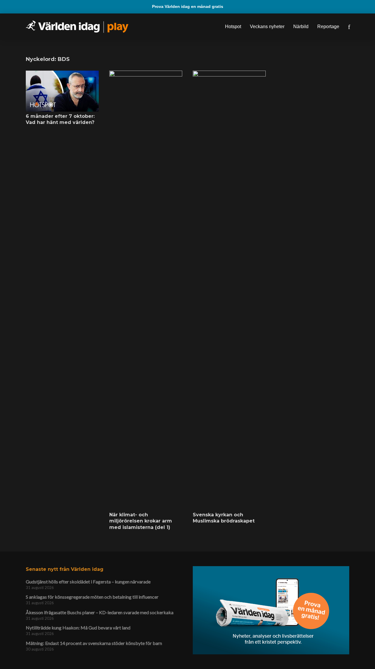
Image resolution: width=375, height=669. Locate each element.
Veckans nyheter (267, 26)
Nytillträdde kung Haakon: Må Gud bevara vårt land (78, 627)
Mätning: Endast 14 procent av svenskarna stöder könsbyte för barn (94, 643)
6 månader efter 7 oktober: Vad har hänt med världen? (60, 119)
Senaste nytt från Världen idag (64, 569)
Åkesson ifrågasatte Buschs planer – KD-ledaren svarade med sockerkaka (99, 612)
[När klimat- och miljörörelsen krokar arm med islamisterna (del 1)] (145, 290)
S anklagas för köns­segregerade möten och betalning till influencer (92, 597)
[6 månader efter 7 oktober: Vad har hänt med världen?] (62, 91)
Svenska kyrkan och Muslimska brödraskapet (224, 518)
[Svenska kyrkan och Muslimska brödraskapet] (229, 290)
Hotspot (233, 26)
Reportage (328, 26)
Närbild (300, 26)
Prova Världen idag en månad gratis (187, 6)
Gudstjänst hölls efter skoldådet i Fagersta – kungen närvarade (88, 581)
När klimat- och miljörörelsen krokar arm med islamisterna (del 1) (140, 521)
